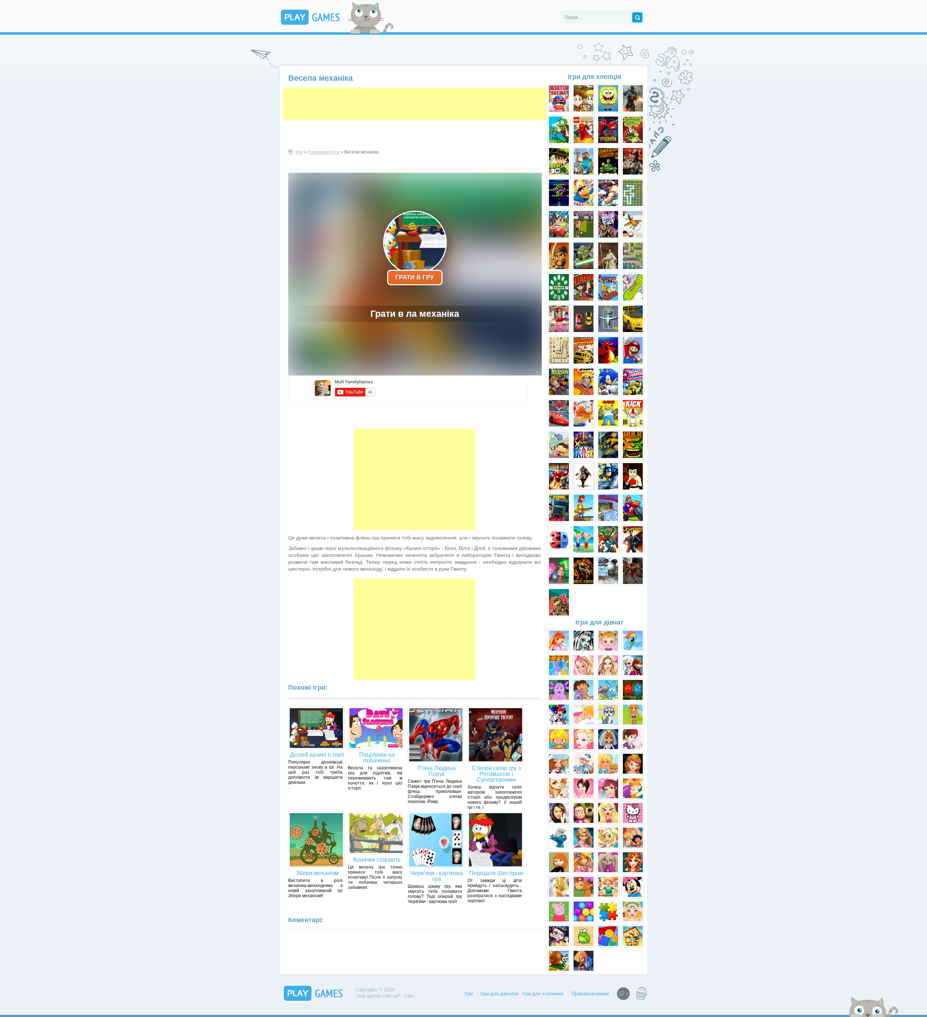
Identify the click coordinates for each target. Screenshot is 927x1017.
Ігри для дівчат (599, 622)
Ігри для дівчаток (499, 993)
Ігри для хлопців (594, 76)
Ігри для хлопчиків (543, 993)
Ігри (299, 152)
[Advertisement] (414, 104)
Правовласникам (590, 993)
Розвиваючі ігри (324, 152)
